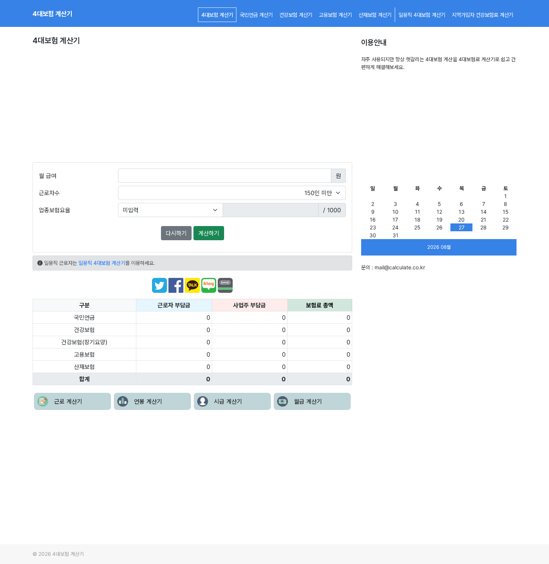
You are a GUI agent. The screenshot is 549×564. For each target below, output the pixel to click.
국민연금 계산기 (256, 15)
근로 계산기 (68, 401)
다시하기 (176, 233)
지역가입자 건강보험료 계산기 (482, 15)
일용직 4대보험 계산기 (421, 15)
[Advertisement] (192, 106)
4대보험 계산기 (52, 14)
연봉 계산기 (148, 401)
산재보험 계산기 (375, 15)
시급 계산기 (228, 401)
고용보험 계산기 (335, 15)
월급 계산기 (308, 401)
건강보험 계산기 (295, 15)
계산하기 (208, 233)
